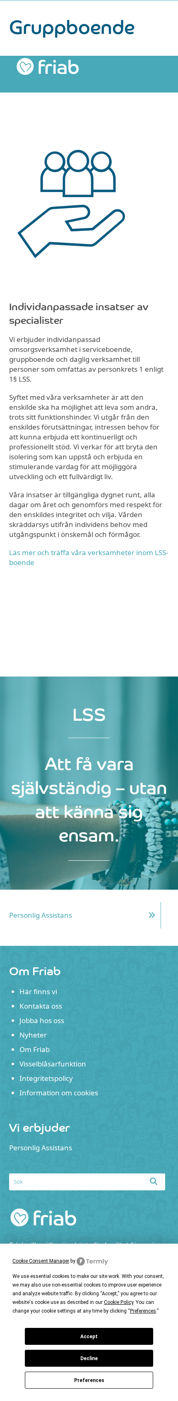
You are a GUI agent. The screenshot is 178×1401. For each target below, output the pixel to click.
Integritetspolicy (46, 1078)
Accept (89, 1336)
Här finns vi (38, 991)
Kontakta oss (40, 1006)
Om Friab (34, 1049)
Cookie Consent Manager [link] (40, 1261)
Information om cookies (58, 1092)
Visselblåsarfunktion (52, 1064)
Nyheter (33, 1035)
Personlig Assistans (40, 915)
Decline (89, 1358)
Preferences (89, 1380)
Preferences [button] (143, 1311)
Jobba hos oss (41, 1020)
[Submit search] (153, 1181)
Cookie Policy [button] (118, 1302)
